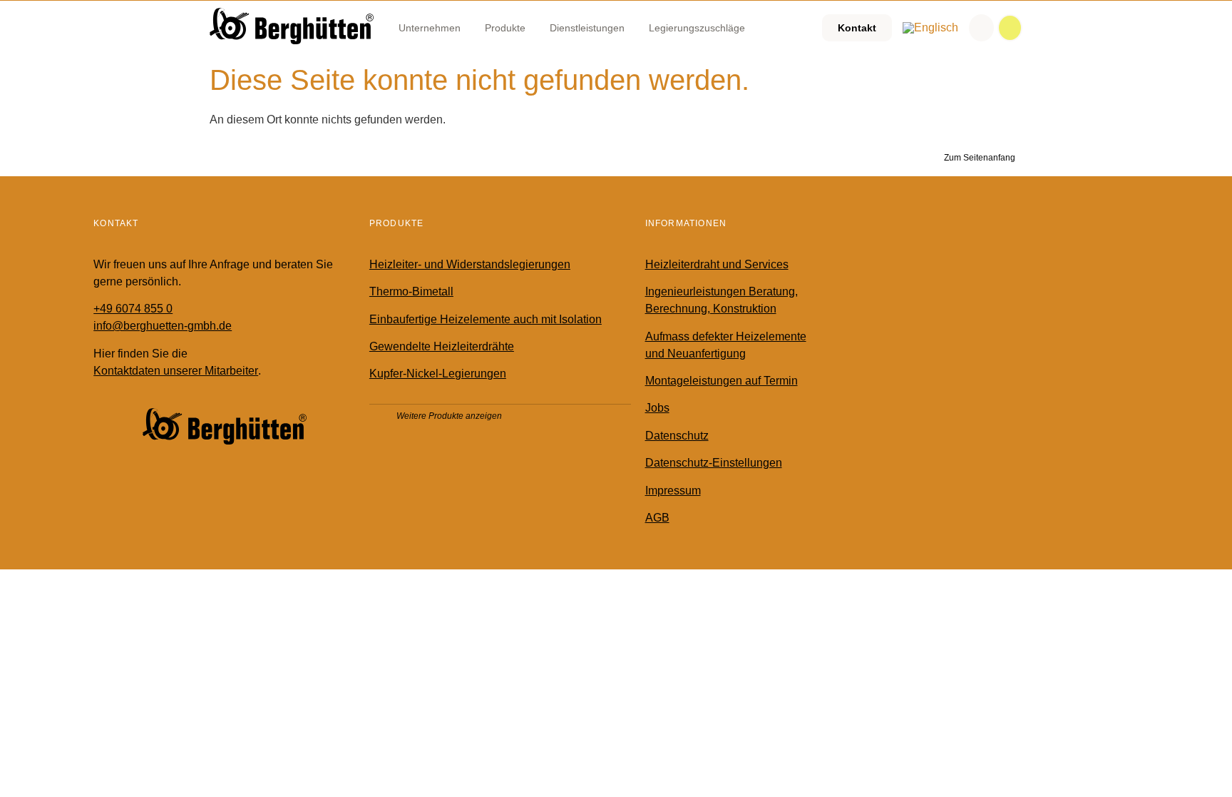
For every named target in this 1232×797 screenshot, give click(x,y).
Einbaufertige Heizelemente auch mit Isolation (485, 319)
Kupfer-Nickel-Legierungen (437, 373)
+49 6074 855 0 (133, 309)
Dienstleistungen (587, 28)
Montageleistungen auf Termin (721, 381)
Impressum (673, 490)
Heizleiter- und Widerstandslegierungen (469, 264)
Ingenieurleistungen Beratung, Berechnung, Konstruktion (721, 300)
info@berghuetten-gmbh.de (162, 326)
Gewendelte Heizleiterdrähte (441, 346)
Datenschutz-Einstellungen (713, 463)
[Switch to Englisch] (930, 28)
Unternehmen (430, 28)
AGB (657, 518)
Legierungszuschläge (697, 28)
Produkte (505, 28)
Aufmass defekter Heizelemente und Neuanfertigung (725, 345)
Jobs (657, 408)
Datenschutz (677, 436)
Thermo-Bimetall (411, 291)
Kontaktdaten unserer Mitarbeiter (175, 371)
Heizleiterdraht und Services (717, 264)
